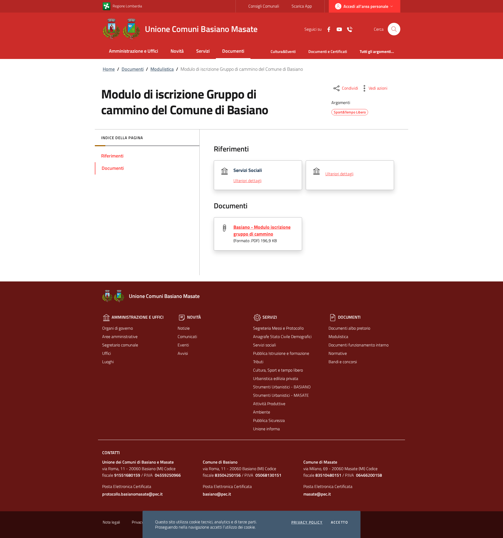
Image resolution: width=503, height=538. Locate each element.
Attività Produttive (269, 403)
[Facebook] (326, 29)
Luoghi (108, 361)
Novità (177, 51)
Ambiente (261, 412)
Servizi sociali (264, 345)
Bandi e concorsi (343, 361)
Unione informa (266, 429)
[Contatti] (347, 29)
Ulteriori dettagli (247, 180)
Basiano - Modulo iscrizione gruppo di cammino (262, 230)
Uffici (106, 353)
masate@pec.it (317, 494)
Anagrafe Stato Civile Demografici (282, 336)
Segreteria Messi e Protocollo (278, 328)
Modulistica (162, 69)
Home (109, 69)
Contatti (111, 452)
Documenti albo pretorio (349, 328)
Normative (338, 353)
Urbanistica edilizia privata (275, 378)
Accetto (339, 522)
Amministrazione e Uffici (133, 51)
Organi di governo (117, 328)
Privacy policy (307, 522)
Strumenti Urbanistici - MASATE (281, 395)
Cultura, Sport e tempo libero (278, 370)
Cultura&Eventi (283, 51)
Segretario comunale (120, 345)
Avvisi (183, 353)
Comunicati (187, 336)
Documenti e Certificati (327, 51)
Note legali (111, 522)
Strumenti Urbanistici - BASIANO (282, 387)
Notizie (184, 328)
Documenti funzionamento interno (359, 345)
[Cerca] (394, 29)
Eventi (183, 345)
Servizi (203, 51)
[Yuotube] (337, 29)
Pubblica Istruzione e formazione (281, 353)
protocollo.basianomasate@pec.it (132, 494)
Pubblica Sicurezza (269, 420)
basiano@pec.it (217, 494)
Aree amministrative (120, 336)
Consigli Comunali (263, 6)
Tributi (258, 361)
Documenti (233, 51)
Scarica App (302, 6)
